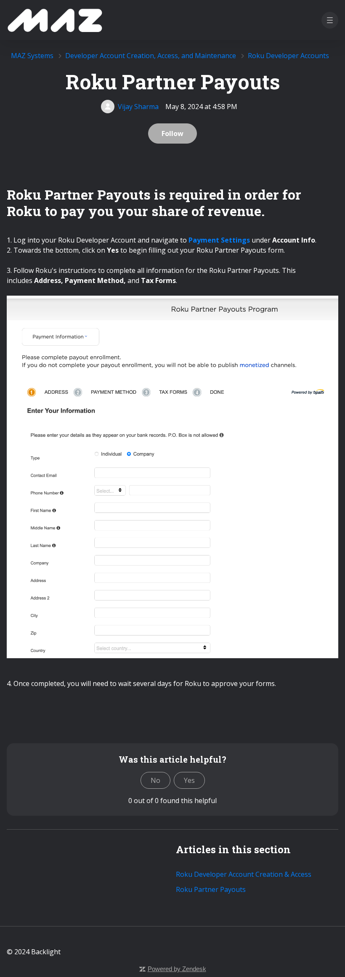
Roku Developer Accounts (288, 55)
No (155, 780)
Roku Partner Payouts (211, 889)
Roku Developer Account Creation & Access (243, 874)
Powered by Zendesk (177, 968)
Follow (172, 133)
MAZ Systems (32, 55)
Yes (189, 780)
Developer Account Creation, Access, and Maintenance (150, 55)
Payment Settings (219, 240)
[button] (329, 20)
